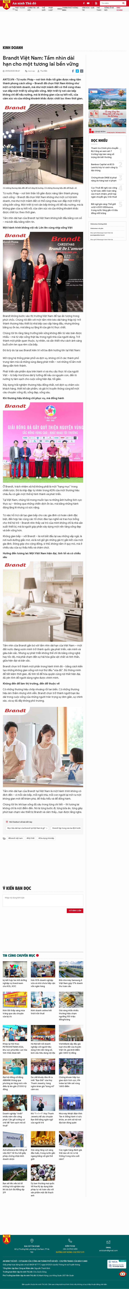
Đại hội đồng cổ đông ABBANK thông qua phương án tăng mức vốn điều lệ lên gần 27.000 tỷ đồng (15, 1083)
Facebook (72, 71)
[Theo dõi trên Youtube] (88, 3)
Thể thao (98, 9)
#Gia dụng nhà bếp (46, 838)
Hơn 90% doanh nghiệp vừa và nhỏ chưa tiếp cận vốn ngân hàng (43, 983)
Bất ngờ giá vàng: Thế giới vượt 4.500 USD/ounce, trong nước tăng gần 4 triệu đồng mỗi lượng (104, 209)
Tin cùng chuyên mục (19, 955)
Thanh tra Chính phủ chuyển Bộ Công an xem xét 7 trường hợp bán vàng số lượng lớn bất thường (104, 153)
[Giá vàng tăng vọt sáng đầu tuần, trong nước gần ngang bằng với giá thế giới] (43, 1139)
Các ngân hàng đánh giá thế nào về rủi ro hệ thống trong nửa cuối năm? (70, 1154)
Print (81, 71)
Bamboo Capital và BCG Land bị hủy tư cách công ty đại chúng (104, 167)
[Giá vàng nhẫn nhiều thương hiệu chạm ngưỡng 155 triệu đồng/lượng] (71, 1000)
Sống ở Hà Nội (109, 9)
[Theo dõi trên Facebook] (84, 3)
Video (59, 9)
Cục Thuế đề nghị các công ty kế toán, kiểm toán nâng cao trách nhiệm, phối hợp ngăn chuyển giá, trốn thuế (104, 192)
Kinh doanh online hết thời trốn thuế (41, 1012)
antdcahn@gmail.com (108, 1251)
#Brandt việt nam (15, 838)
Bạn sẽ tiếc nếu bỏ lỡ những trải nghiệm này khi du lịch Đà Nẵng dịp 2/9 (13, 1188)
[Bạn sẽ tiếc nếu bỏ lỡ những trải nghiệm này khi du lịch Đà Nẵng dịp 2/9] (15, 1172)
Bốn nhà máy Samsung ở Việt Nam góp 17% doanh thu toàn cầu (71, 983)
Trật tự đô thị (20, 9)
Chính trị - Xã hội (33, 9)
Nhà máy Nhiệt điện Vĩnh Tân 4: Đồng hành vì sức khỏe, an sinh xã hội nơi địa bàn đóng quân (70, 1118)
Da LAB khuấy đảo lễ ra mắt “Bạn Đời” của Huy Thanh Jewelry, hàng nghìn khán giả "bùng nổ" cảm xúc (42, 1083)
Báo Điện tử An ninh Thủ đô (6, 5)
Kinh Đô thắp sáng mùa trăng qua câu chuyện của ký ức (14, 1013)
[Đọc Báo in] (97, 3)
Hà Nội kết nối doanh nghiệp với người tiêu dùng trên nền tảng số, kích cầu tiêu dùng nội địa (43, 1048)
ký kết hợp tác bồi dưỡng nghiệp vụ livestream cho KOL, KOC (15, 983)
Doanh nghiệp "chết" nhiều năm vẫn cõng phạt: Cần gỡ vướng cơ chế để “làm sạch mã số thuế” (14, 1119)
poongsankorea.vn (97, 235)
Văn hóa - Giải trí (88, 9)
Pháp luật (51, 9)
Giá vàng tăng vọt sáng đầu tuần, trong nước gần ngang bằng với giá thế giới (43, 1154)
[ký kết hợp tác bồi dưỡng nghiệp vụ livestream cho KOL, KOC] (15, 969)
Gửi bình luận (75, 911)
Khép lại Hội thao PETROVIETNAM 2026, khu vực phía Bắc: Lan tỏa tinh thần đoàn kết (15, 1048)
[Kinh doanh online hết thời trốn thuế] (43, 1000)
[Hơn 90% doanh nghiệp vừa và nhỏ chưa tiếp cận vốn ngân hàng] (43, 969)
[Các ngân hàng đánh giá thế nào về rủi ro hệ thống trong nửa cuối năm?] (71, 1139)
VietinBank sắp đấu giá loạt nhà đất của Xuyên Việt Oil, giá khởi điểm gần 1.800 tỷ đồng (70, 1048)
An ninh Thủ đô (24, 3)
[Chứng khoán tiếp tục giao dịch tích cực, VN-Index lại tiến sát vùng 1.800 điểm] (71, 1066)
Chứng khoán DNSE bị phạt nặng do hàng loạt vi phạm (104, 179)
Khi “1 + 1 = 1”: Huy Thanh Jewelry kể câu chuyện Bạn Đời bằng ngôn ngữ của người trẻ (42, 1118)
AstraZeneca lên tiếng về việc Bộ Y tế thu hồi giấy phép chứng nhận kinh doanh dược (15, 1154)
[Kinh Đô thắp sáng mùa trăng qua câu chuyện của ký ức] (15, 1000)
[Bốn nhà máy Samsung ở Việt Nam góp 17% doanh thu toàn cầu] (71, 969)
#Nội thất (31, 838)
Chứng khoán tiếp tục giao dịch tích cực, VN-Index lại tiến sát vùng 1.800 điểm (70, 1082)
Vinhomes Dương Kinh (98, 224)
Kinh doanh (120, 9)
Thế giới (43, 9)
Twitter (77, 71)
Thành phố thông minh (70, 9)
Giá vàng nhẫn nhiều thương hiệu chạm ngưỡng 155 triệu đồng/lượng (68, 1015)
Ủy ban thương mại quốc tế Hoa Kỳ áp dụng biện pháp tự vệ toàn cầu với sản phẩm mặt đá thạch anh (42, 1189)
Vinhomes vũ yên (96, 228)
